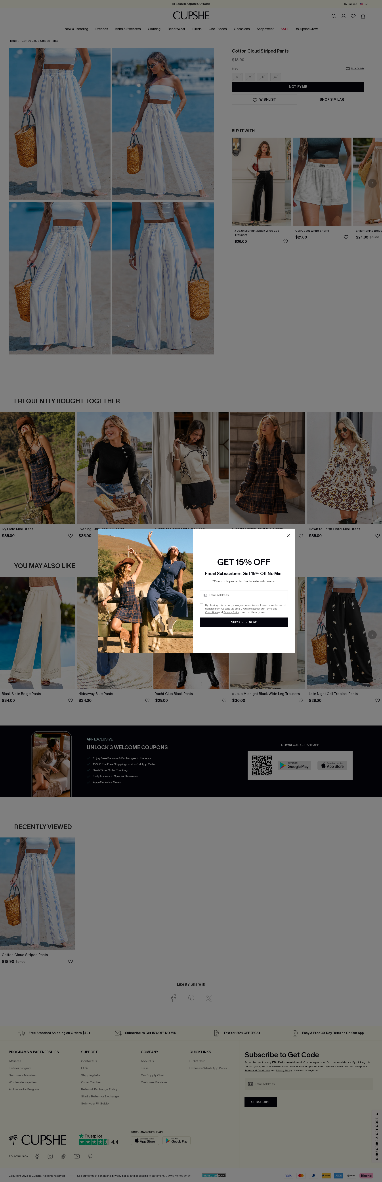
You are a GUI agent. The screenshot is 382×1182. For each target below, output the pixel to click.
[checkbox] (201, 605)
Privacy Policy (231, 612)
